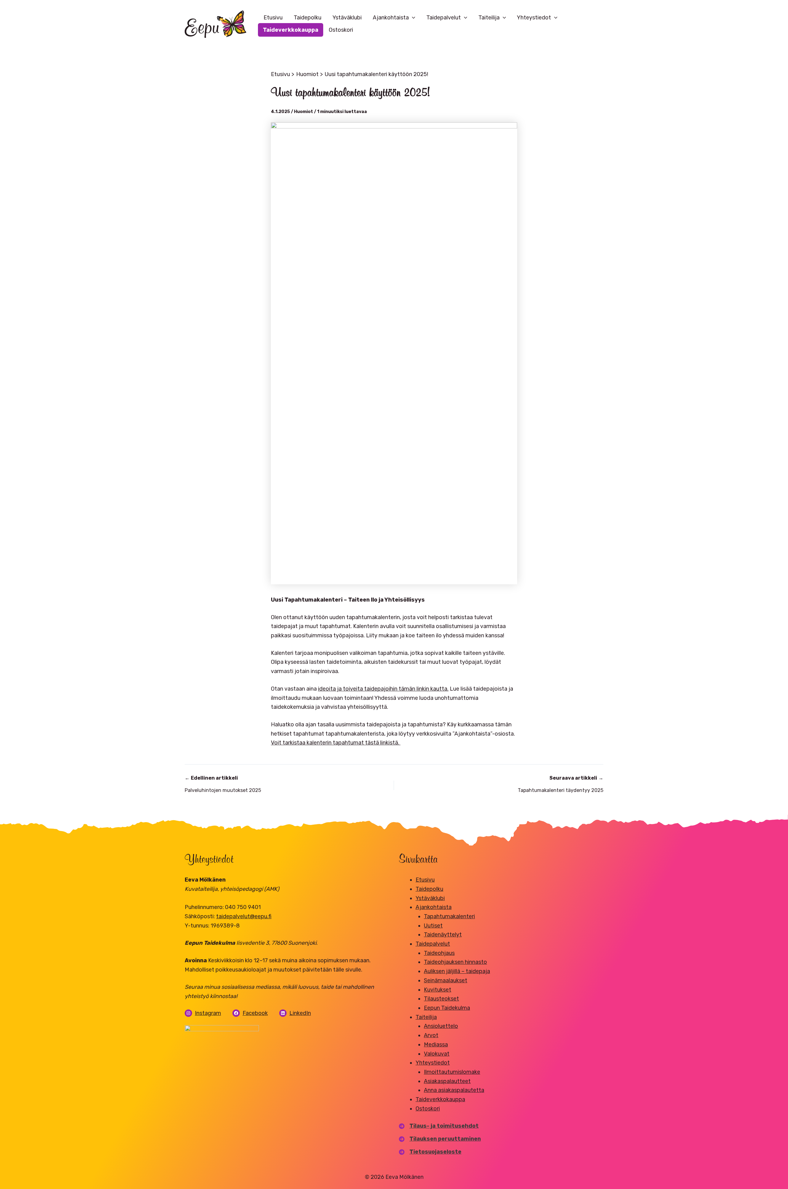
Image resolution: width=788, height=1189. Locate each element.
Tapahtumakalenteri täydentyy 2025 (560, 784)
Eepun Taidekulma (447, 1007)
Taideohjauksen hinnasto (455, 962)
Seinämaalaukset (445, 980)
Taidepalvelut (443, 17)
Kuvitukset (437, 989)
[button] (412, 17)
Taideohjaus (439, 953)
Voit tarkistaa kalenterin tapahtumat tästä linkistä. (335, 742)
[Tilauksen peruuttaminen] (440, 1139)
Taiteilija (489, 17)
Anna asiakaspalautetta (454, 1090)
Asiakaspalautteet (447, 1081)
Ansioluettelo (441, 1026)
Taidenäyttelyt (443, 934)
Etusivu (273, 17)
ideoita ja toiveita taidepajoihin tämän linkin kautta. (383, 688)
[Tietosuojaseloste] (430, 1152)
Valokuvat (436, 1053)
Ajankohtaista (391, 17)
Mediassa (436, 1044)
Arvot (431, 1035)
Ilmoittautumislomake (452, 1072)
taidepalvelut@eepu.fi (243, 916)
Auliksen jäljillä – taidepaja (457, 971)
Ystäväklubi (347, 17)
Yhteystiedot (534, 17)
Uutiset (433, 925)
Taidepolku (307, 17)
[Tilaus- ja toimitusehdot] (439, 1126)
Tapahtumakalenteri (449, 916)
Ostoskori (341, 29)
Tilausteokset (441, 998)
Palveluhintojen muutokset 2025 (223, 784)
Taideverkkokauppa (290, 29)
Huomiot (303, 111)
